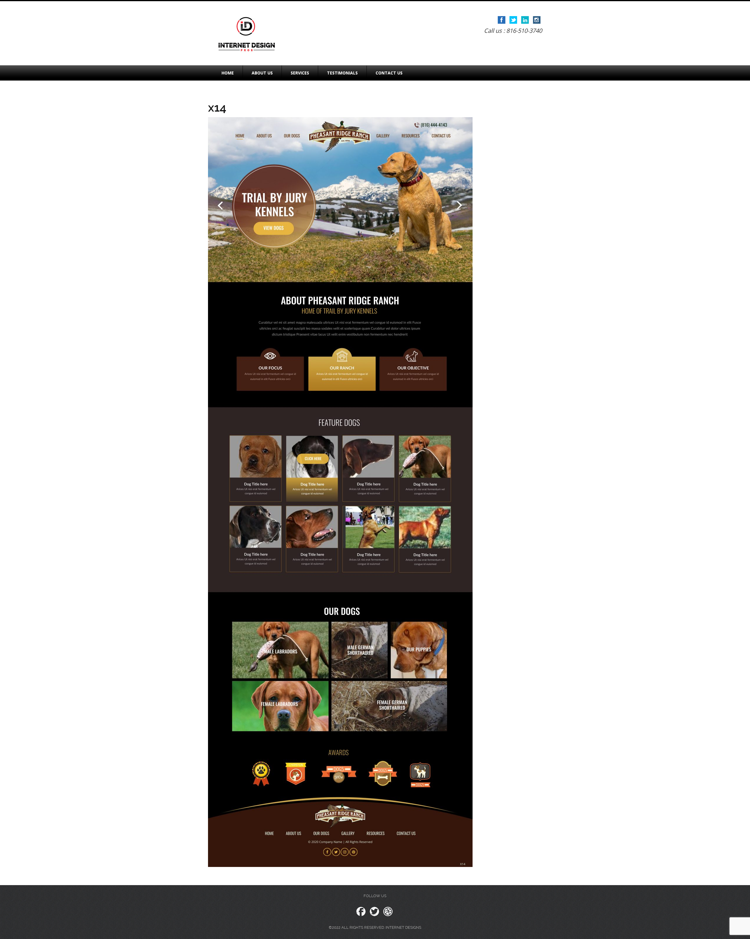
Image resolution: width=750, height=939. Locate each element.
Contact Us (389, 73)
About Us (262, 73)
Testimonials (342, 73)
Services (300, 73)
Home (227, 73)
